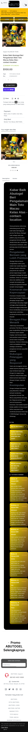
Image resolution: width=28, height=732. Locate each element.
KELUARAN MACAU (14, 165)
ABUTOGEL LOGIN (14, 705)
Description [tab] (6, 178)
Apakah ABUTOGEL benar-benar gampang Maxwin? (17, 456)
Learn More (4, 727)
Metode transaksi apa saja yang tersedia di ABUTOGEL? (16, 467)
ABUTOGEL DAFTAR (14, 708)
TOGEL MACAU (14, 717)
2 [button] (12, 170)
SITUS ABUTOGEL (14, 702)
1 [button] (10, 170)
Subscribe (20, 665)
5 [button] (17, 170)
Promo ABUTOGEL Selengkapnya (14, 646)
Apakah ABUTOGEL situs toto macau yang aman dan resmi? (17, 435)
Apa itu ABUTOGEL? (17, 426)
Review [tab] (15, 178)
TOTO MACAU (13, 11)
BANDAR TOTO (14, 711)
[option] (14, 153)
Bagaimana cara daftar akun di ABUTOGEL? (16, 446)
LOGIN (7, 19)
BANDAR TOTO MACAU (14, 720)
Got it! (5, 729)
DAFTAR (21, 19)
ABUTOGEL (4, 11)
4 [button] (15, 170)
